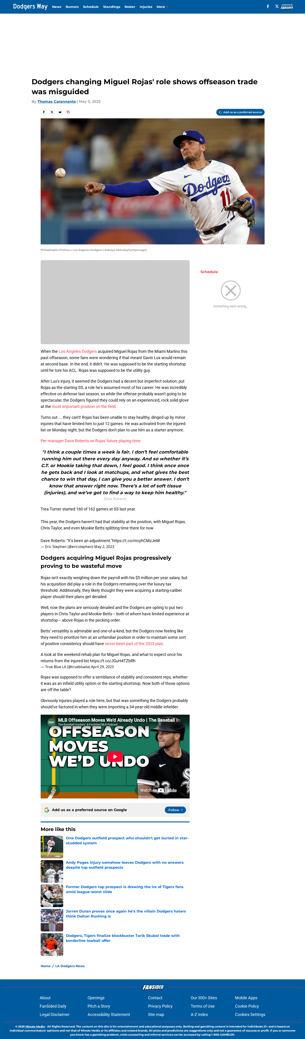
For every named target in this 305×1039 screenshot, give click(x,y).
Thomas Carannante (56, 101)
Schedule (91, 7)
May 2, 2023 (104, 546)
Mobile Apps (246, 997)
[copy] (68, 112)
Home (46, 966)
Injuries (146, 7)
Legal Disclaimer (55, 1014)
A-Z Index (199, 1014)
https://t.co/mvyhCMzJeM (136, 540)
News (56, 7)
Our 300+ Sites (204, 997)
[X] (277, 6)
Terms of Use (203, 1006)
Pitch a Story (99, 1006)
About (45, 997)
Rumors (72, 7)
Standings (111, 7)
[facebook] (268, 6)
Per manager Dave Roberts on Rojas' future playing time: (91, 440)
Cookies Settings (250, 1014)
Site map (156, 1014)
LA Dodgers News (70, 966)
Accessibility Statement (109, 1014)
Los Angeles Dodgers (78, 351)
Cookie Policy (247, 1006)
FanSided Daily (53, 1006)
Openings (96, 997)
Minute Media (35, 1026)
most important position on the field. (84, 406)
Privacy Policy (160, 1006)
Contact (155, 997)
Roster (130, 7)
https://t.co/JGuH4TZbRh (112, 660)
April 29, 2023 (102, 666)
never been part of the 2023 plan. (134, 643)
